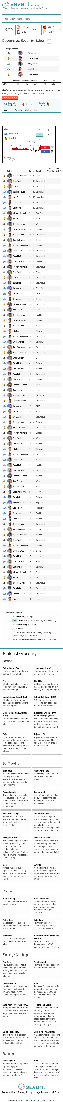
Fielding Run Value (42, 1004)
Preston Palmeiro (20, 176)
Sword (19, 628)
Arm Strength (40, 962)
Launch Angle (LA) (42, 668)
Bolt (36, 1060)
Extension (7, 935)
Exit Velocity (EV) (11, 668)
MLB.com (56, 1092)
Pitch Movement (42, 898)
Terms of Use (9, 1092)
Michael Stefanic (20, 213)
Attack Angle (40, 792)
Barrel (22, 620)
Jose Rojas (17, 218)
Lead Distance (9, 983)
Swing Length (9, 792)
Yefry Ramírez (33, 64)
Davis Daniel (33, 74)
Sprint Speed (9, 1060)
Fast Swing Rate (41, 770)
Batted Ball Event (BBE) (45, 697)
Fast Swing (21, 624)
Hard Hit (20, 616)
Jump (36, 983)
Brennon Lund (18, 235)
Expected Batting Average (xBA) (15, 714)
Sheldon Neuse (19, 192)
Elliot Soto (17, 208)
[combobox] (31, 18)
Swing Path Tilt (10, 837)
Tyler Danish (33, 58)
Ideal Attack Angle (11, 813)
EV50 (5, 734)
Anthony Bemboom (20, 245)
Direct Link (8, 110)
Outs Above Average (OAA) (15, 1004)
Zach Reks (17, 283)
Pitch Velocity (9, 898)
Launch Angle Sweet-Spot (15, 697)
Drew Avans (17, 202)
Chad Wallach (18, 181)
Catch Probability (11, 1031)
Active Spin (8, 920)
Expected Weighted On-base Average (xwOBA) (45, 714)
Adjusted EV (39, 734)
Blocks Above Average (44, 1031)
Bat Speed (7, 770)
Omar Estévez (18, 251)
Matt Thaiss (17, 186)
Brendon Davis (19, 224)
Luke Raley (17, 197)
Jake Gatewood (19, 240)
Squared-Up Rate (42, 837)
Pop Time (7, 962)
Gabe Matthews (19, 229)
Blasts (6, 864)
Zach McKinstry (19, 256)
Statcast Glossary (20, 653)
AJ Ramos (32, 53)
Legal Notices (42, 1092)
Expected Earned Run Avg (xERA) (46, 937)
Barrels (6, 681)
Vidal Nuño (32, 69)
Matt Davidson (19, 261)
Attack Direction (41, 813)
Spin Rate (38, 920)
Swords (37, 864)
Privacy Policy (25, 1092)
